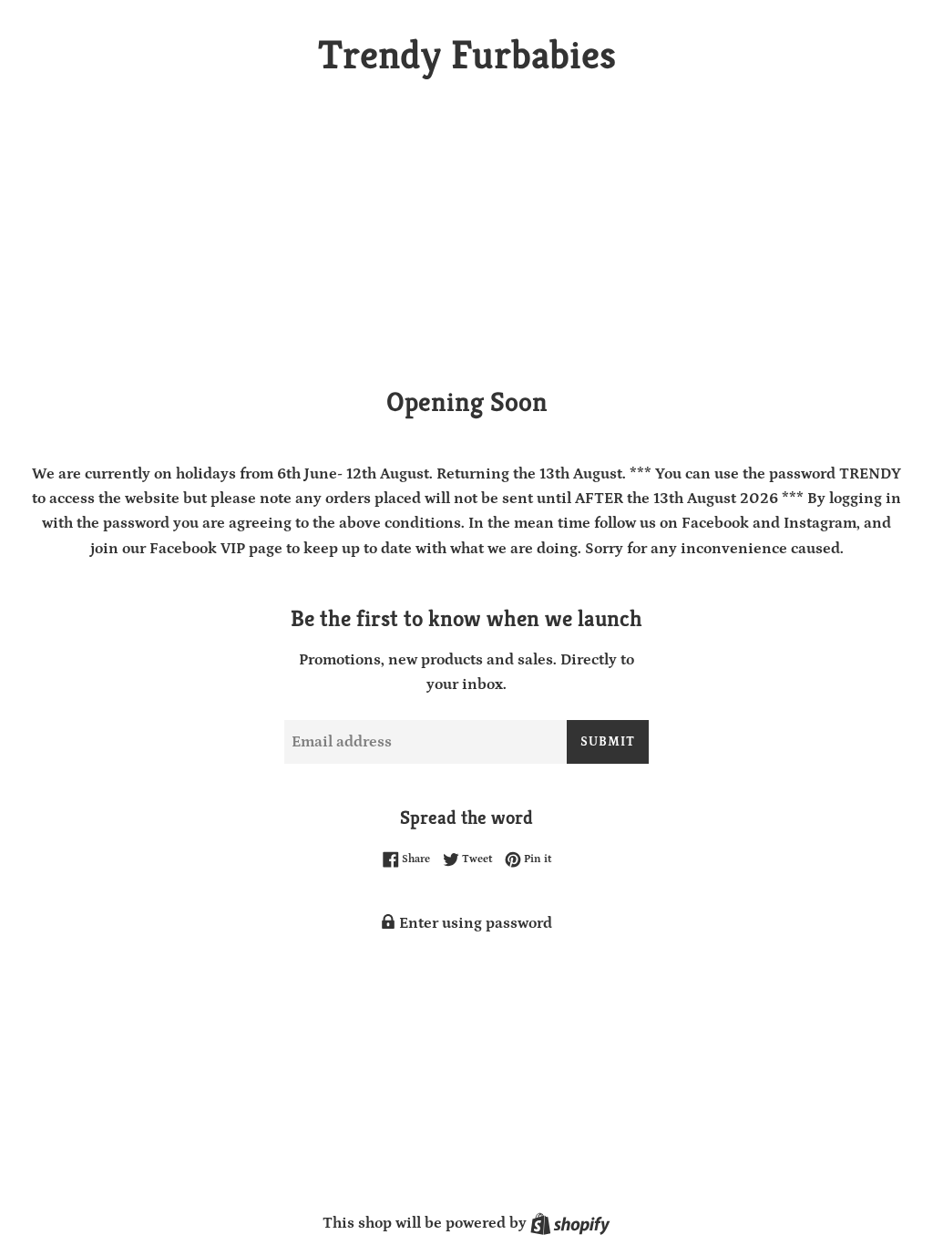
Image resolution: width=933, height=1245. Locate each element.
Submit (607, 742)
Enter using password (473, 923)
